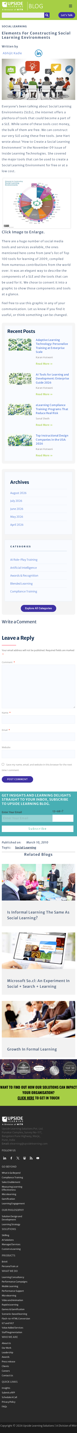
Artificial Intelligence (23, 567)
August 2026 (18, 493)
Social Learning (14, 26)
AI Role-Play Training (23, 559)
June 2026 (16, 509)
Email (6, 730)
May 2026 (16, 516)
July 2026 (16, 501)
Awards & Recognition (24, 575)
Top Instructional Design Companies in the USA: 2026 (52, 439)
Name (6, 712)
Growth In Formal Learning (32, 1049)
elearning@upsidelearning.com (29, 1143)
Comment (8, 662)
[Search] (47, 15)
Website (6, 747)
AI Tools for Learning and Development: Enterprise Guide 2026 (52, 378)
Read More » (44, 363)
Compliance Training (23, 591)
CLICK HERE (26, 1097)
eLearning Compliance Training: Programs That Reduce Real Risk (52, 409)
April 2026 (16, 524)
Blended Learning (21, 583)
